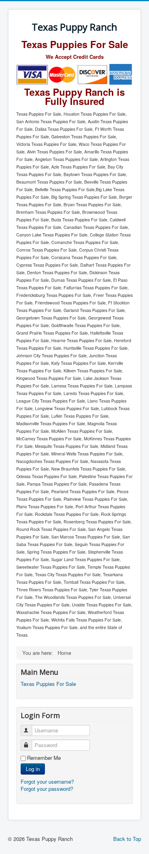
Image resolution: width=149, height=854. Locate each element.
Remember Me (44, 757)
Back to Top (127, 838)
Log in (33, 769)
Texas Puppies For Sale (48, 683)
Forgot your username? (47, 781)
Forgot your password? (47, 788)
